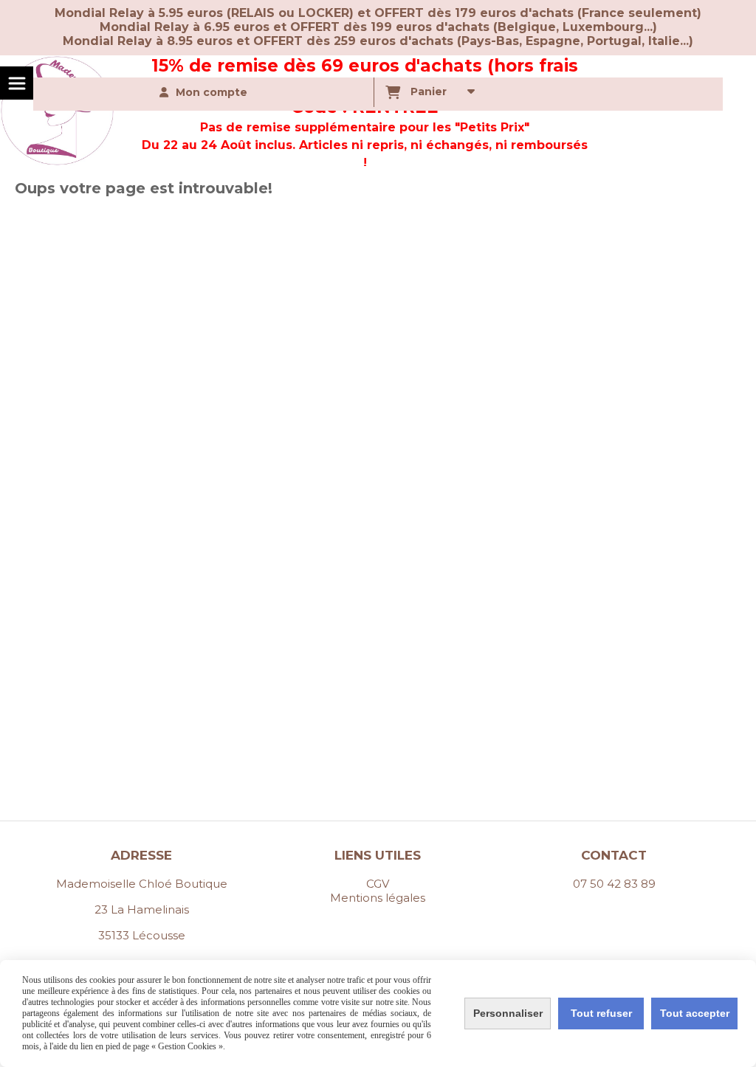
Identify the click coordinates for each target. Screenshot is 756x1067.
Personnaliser (508, 1013)
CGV (377, 884)
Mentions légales (377, 898)
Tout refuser (601, 1013)
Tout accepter (694, 1013)
